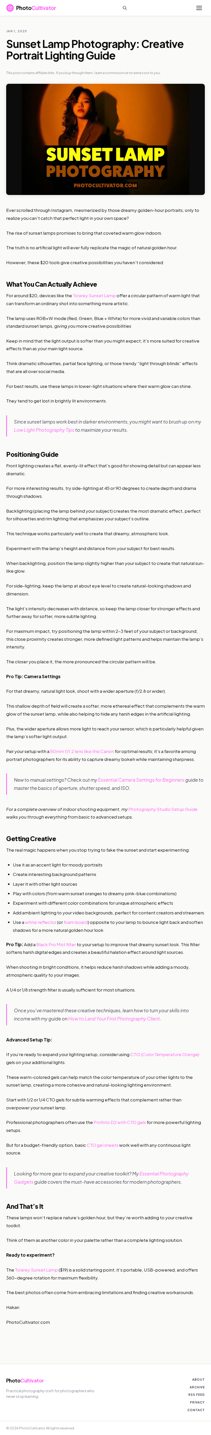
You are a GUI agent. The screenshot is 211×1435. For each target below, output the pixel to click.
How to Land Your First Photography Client (114, 1018)
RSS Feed (196, 1395)
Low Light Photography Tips (44, 430)
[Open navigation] (199, 8)
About (198, 1379)
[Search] (125, 8)
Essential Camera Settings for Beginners (141, 780)
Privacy (197, 1402)
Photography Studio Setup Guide (162, 809)
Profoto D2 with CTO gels (120, 1122)
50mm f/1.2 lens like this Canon (82, 751)
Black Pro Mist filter (56, 944)
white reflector (40, 922)
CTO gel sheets (102, 1145)
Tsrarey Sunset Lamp (94, 295)
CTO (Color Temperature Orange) (164, 1054)
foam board (76, 922)
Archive (197, 1387)
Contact (196, 1410)
